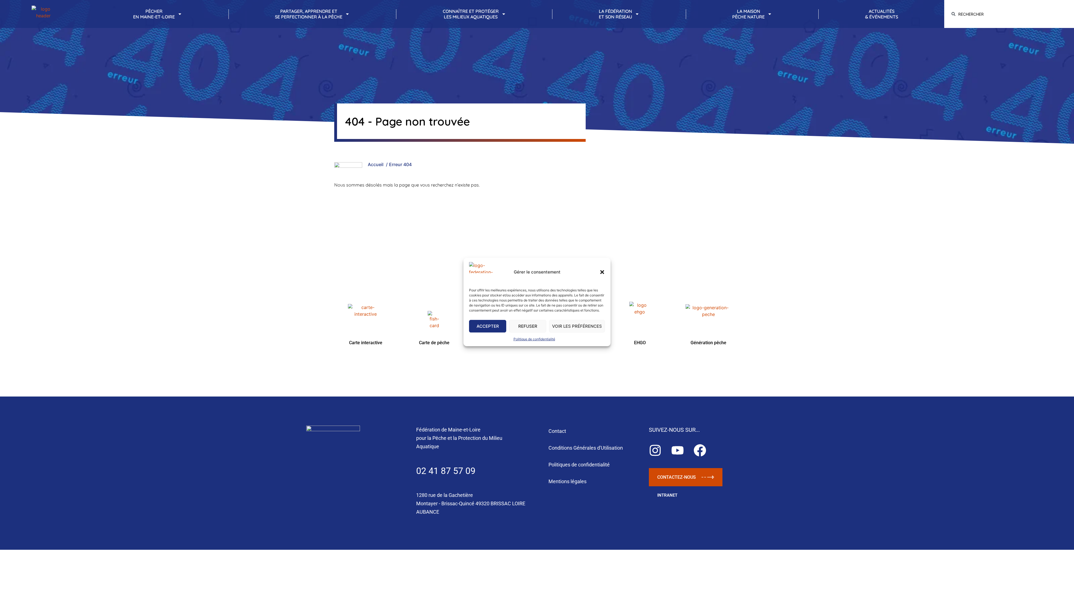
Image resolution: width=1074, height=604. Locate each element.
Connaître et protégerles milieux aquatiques (471, 14)
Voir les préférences (577, 326)
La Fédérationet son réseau (615, 14)
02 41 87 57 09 (445, 471)
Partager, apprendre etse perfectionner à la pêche (308, 14)
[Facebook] (700, 450)
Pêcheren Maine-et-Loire (154, 14)
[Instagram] (655, 450)
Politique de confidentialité (534, 339)
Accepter (488, 326)
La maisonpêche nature (748, 14)
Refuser (527, 326)
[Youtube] (677, 450)
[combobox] (1009, 14)
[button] (602, 272)
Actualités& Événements (881, 14)
